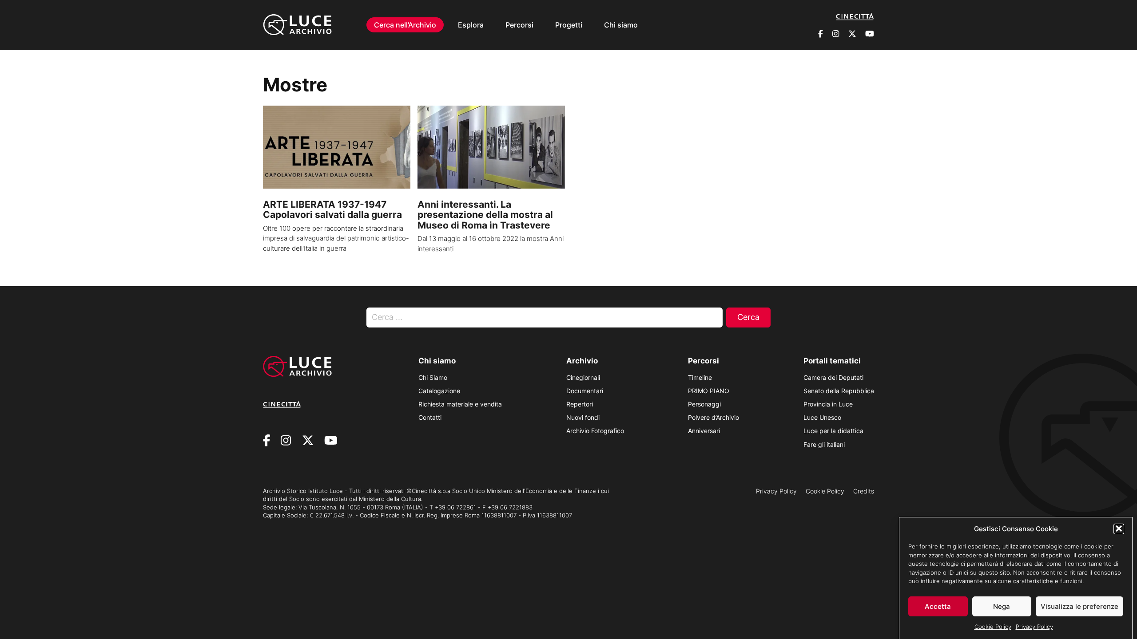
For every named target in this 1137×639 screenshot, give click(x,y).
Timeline (700, 377)
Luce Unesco (822, 417)
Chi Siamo (432, 377)
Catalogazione (439, 390)
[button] (1118, 528)
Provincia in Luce (828, 404)
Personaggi (704, 404)
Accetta (938, 606)
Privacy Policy (1034, 626)
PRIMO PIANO (708, 390)
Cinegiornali (583, 377)
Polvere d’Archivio (713, 417)
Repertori (579, 404)
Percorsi (519, 24)
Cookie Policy (992, 626)
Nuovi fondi (583, 417)
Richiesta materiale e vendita (460, 404)
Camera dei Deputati (833, 377)
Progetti (568, 24)
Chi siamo (621, 24)
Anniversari (704, 430)
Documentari (584, 390)
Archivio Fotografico (595, 430)
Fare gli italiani (824, 444)
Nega (1001, 606)
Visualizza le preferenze (1079, 606)
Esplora (471, 24)
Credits (863, 491)
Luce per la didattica (833, 430)
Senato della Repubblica (838, 390)
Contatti (429, 417)
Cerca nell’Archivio (405, 24)
